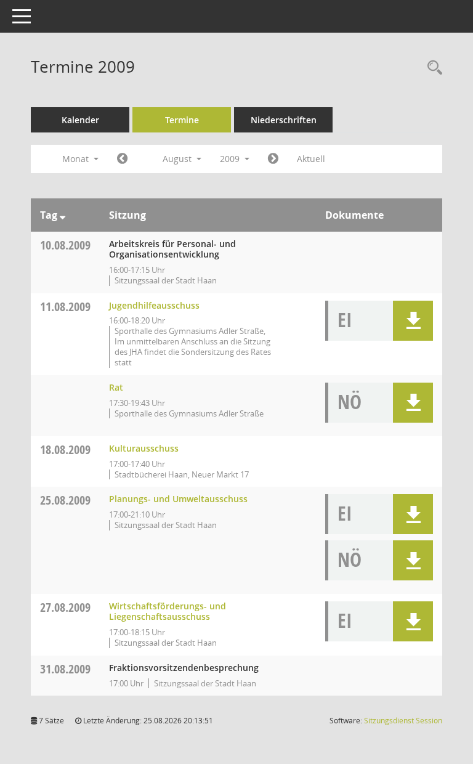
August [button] (178, 159)
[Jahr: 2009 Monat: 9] (273, 159)
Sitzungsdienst (403, 720)
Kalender (80, 120)
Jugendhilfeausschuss (154, 305)
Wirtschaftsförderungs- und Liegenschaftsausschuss (167, 611)
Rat (116, 387)
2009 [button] (231, 159)
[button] (413, 321)
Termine (182, 120)
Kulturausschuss (144, 448)
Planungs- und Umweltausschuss (178, 499)
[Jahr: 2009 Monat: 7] (122, 159)
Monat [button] (76, 159)
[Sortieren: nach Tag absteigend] (62, 215)
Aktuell (311, 159)
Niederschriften (284, 120)
